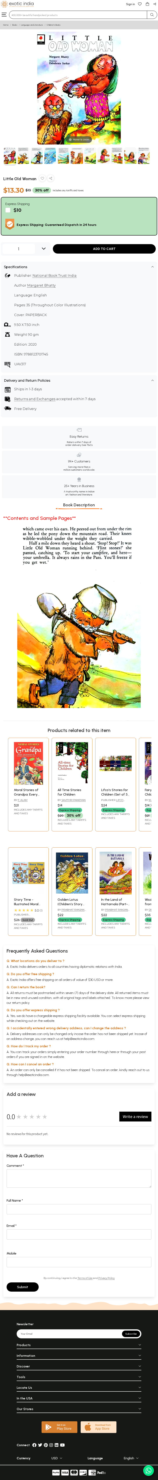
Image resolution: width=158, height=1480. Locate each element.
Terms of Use (85, 1278)
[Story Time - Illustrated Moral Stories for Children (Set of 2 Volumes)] (28, 893)
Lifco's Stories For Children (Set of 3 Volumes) (114, 794)
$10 (17, 210)
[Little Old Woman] (10, 156)
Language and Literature (32, 25)
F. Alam (22, 799)
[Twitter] (40, 1445)
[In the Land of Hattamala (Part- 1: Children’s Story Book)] (116, 893)
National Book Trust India (55, 276)
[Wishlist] (139, 4)
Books (14, 25)
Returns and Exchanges (34, 399)
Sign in (130, 4)
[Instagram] (51, 1445)
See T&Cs (87, 445)
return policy (21, 1003)
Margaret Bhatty (41, 285)
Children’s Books (53, 25)
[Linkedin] (56, 1445)
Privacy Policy (106, 1278)
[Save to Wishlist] (42, 179)
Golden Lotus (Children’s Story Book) (70, 904)
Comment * (15, 1166)
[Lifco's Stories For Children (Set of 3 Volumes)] (116, 784)
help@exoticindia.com (79, 1039)
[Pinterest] (46, 1445)
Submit (22, 1287)
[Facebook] (34, 1445)
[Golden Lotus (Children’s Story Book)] (72, 893)
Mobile (11, 1253)
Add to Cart (104, 249)
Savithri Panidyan (74, 799)
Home (6, 25)
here (113, 1052)
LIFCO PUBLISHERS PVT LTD (114, 801)
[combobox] (78, 15)
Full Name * (15, 1200)
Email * (12, 1226)
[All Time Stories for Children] (72, 784)
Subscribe (131, 1333)
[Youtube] (62, 1445)
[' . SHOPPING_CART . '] (147, 4)
